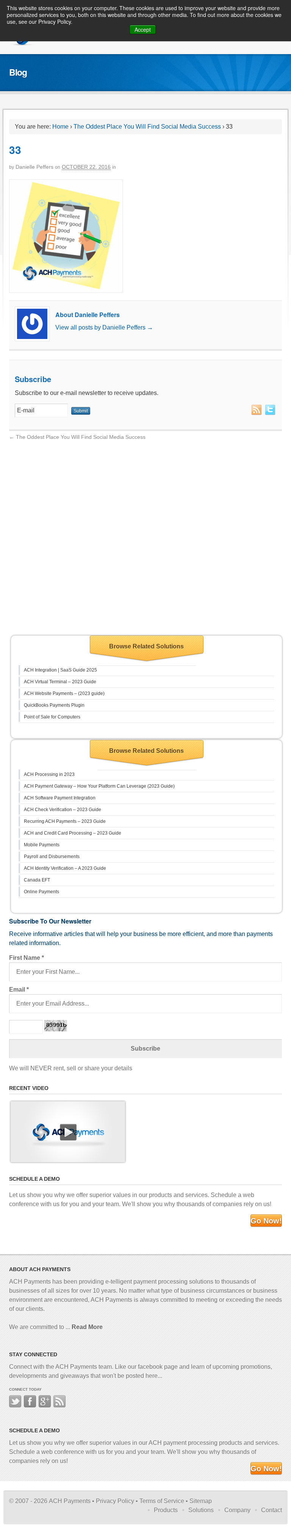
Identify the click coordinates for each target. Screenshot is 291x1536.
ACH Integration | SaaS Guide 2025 (60, 670)
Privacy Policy (115, 1501)
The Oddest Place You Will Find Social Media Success (147, 126)
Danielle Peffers (34, 167)
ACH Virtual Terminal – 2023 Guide (60, 681)
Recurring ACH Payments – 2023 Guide (65, 821)
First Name (26, 958)
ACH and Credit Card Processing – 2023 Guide (72, 833)
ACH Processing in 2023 (49, 774)
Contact (271, 1510)
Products (166, 1510)
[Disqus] (145, 536)
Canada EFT (37, 880)
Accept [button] (143, 29)
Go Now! (266, 1221)
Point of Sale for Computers (52, 717)
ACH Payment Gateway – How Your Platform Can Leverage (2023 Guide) (99, 786)
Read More (87, 1327)
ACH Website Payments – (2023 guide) (64, 693)
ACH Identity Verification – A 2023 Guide (65, 868)
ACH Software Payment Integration (59, 798)
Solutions (201, 1510)
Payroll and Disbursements (52, 856)
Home (60, 126)
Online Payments (41, 891)
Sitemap (200, 1501)
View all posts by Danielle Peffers (104, 327)
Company (237, 1510)
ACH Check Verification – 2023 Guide (62, 809)
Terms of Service (161, 1501)
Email (19, 989)
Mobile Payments (41, 844)
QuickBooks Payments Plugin (54, 705)
